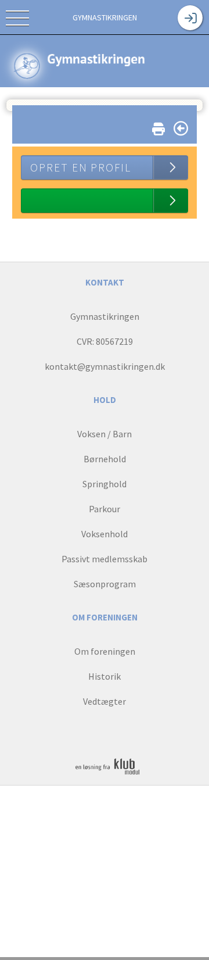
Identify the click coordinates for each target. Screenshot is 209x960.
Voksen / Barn (104, 434)
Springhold (104, 484)
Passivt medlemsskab (104, 559)
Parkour (104, 509)
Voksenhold (104, 534)
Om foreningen (104, 651)
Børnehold (105, 459)
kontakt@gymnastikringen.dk (105, 366)
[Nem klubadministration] (107, 774)
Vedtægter (104, 701)
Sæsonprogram (105, 584)
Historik (104, 676)
